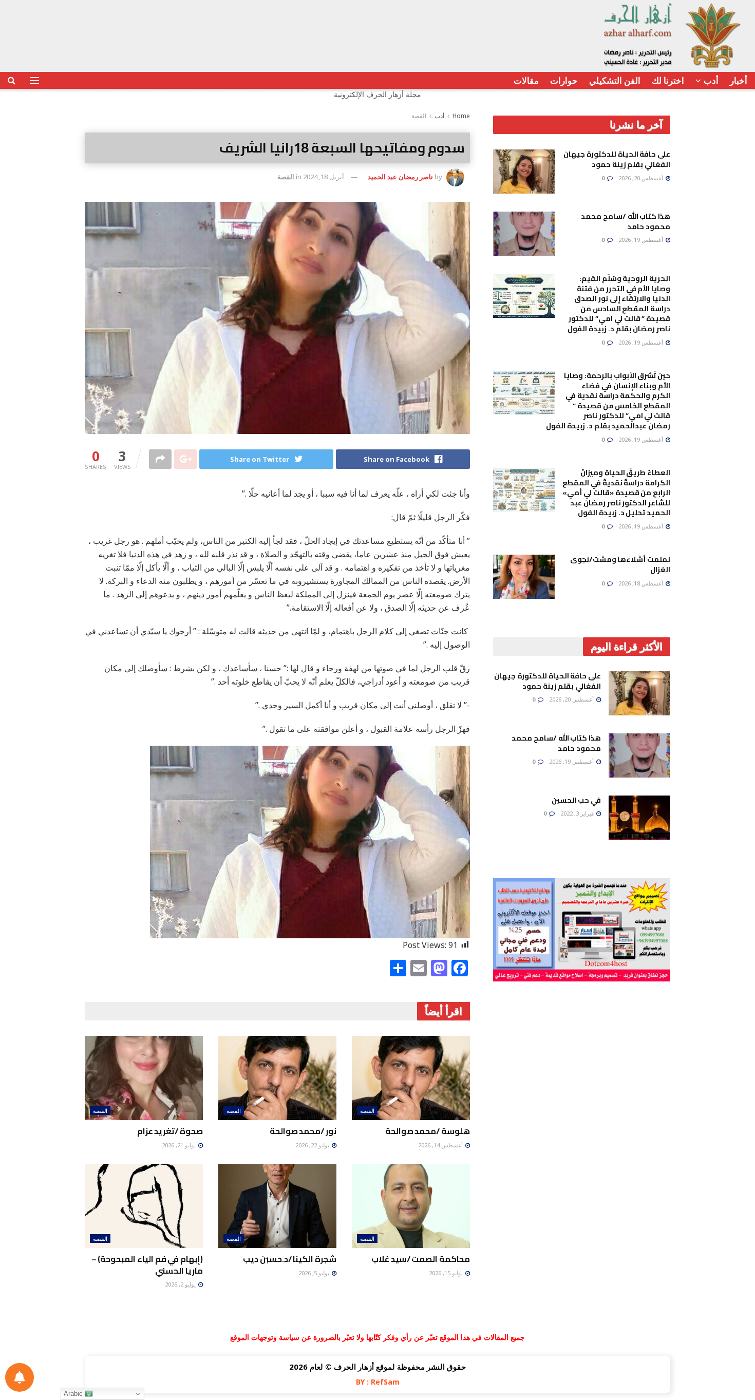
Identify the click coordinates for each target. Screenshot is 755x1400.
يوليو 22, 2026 (313, 1145)
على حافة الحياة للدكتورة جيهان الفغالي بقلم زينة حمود (616, 159)
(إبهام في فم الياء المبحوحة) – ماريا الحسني (147, 1264)
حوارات (564, 80)
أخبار (738, 80)
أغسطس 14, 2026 (441, 1145)
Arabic (74, 1393)
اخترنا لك (668, 80)
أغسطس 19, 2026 (641, 239)
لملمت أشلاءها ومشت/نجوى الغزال (620, 564)
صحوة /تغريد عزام (170, 1131)
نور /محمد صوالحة (303, 1131)
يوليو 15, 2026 (446, 1273)
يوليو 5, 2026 (314, 1273)
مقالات (526, 80)
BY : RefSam (378, 1382)
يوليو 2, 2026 (181, 1284)
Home (461, 115)
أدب (711, 80)
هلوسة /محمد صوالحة (427, 1131)
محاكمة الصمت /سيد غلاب (420, 1258)
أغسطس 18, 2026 (641, 583)
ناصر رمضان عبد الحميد (400, 176)
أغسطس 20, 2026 (641, 178)
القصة (418, 115)
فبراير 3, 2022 (577, 813)
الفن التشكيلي (614, 80)
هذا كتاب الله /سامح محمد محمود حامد (625, 221)
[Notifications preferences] (19, 1377)
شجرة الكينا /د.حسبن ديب (289, 1258)
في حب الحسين (576, 800)
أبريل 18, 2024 (323, 176)
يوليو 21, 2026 (179, 1145)
